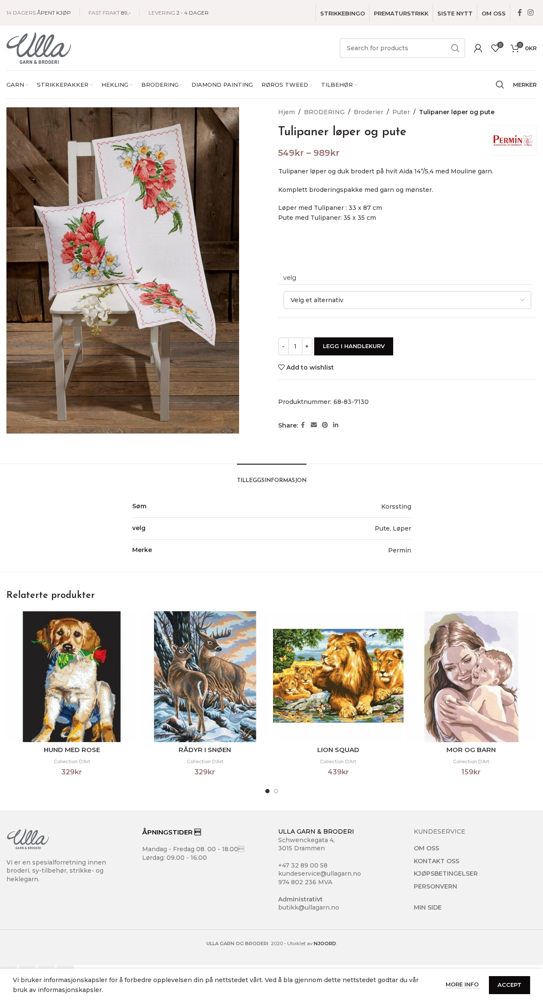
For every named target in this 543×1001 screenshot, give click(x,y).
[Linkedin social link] (336, 425)
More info (463, 984)
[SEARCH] (455, 48)
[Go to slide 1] (267, 791)
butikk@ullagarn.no (308, 907)
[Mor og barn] (471, 676)
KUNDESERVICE (439, 831)
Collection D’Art (72, 761)
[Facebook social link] (520, 12)
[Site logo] (38, 48)
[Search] (500, 84)
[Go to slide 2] (276, 791)
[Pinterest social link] (325, 425)
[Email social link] (313, 425)
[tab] (271, 476)
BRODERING (324, 112)
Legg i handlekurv (354, 346)
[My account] (478, 48)
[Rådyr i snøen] (205, 676)
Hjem (286, 112)
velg (289, 278)
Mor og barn (471, 750)
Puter (401, 112)
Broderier (368, 112)
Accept (509, 984)
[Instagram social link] (531, 12)
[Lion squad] (338, 676)
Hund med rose (72, 750)
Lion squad (338, 750)
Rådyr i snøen (205, 750)
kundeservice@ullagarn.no (319, 873)
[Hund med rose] (71, 676)
